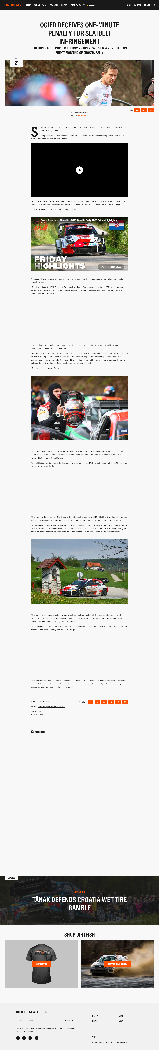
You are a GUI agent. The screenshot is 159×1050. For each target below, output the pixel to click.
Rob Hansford (83, 115)
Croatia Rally (42, 706)
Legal (94, 1036)
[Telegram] (111, 702)
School (137, 5)
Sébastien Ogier (52, 706)
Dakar (37, 5)
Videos (64, 5)
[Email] (125, 702)
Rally (28, 5)
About (147, 5)
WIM (44, 5)
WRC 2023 (61, 706)
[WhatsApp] (104, 702)
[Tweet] (97, 702)
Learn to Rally (77, 5)
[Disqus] (79, 830)
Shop (129, 5)
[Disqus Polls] (79, 765)
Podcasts (53, 5)
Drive (94, 1020)
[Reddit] (118, 702)
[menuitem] (29, 5)
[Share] (90, 702)
